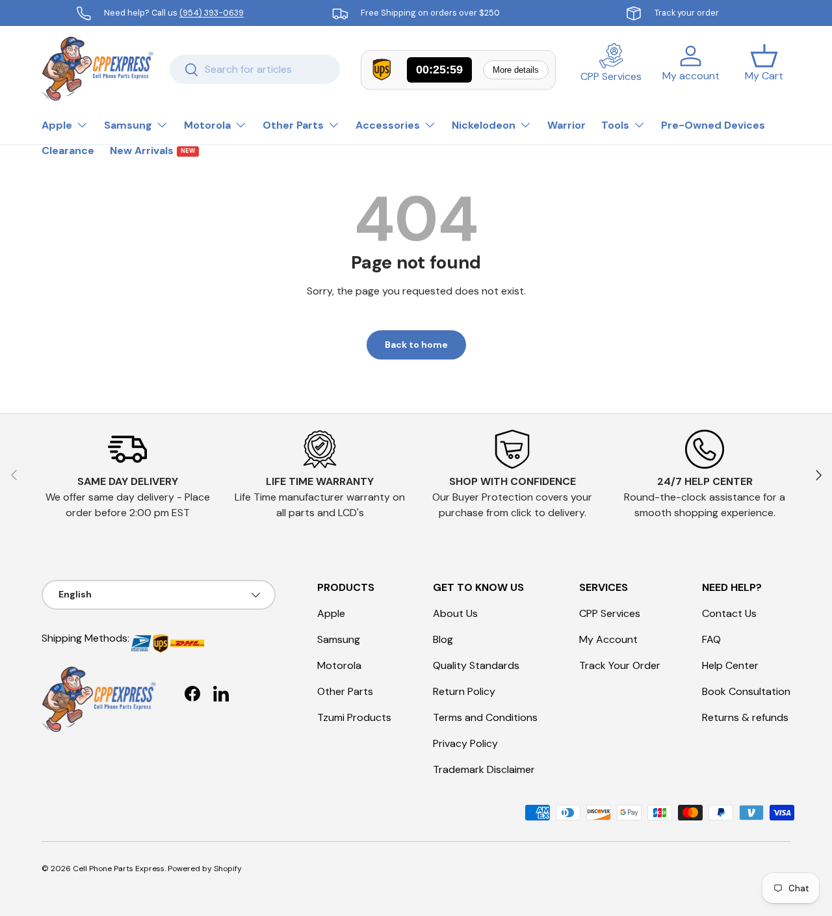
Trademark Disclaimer (484, 769)
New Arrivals (152, 150)
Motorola (207, 125)
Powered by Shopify (205, 868)
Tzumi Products (354, 717)
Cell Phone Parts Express (118, 868)
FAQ (711, 639)
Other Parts (293, 125)
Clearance (68, 150)
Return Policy (464, 691)
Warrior (566, 125)
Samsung (128, 125)
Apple (57, 125)
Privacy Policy (465, 743)
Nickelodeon (483, 125)
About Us (455, 613)
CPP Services (609, 613)
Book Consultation (746, 691)
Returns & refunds (745, 717)
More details (516, 70)
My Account (608, 639)
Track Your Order (619, 665)
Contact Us (729, 613)
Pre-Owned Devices (713, 125)
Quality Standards (476, 665)
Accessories (388, 125)
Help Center (730, 665)
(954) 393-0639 (211, 12)
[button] (764, 69)
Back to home (416, 344)
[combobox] (255, 69)
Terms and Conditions (485, 717)
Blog (443, 639)
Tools (615, 125)
